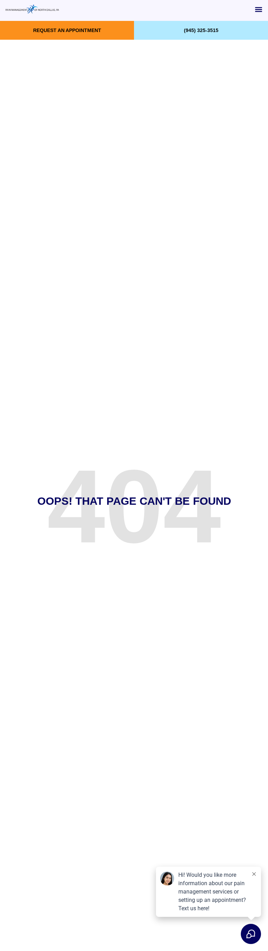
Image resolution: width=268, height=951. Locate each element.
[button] (259, 9)
